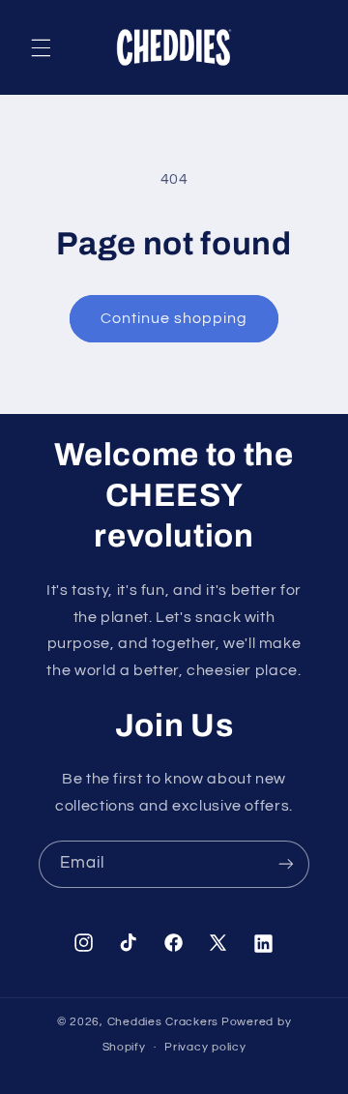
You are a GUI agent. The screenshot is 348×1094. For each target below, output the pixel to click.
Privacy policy (205, 1047)
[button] (40, 47)
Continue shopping (174, 318)
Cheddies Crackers (163, 1022)
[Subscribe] (286, 864)
